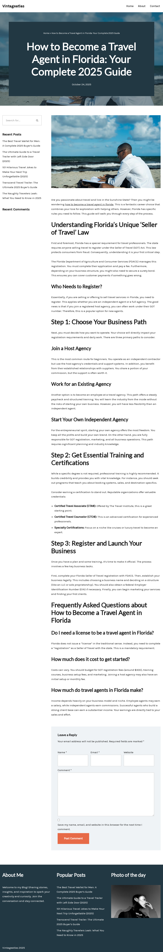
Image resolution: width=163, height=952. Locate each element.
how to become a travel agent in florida (89, 204)
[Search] (37, 120)
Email (95, 752)
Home (130, 6)
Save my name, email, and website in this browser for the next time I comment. (100, 827)
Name (62, 752)
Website (128, 752)
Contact (155, 6)
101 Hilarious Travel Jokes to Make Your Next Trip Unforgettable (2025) (19, 172)
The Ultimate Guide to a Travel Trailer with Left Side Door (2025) (21, 156)
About (141, 6)
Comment (65, 770)
